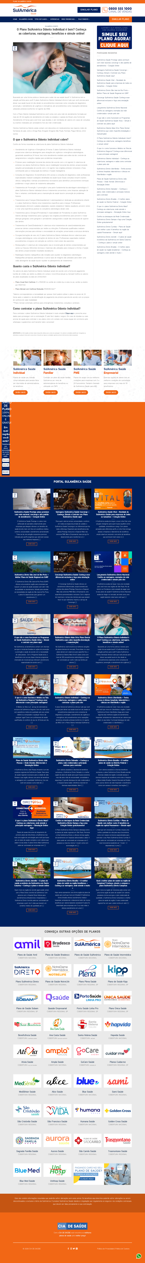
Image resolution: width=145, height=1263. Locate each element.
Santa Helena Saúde (87, 1035)
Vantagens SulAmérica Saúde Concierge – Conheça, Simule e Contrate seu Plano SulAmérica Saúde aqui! (112, 73)
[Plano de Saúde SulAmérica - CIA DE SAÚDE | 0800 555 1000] (25, 10)
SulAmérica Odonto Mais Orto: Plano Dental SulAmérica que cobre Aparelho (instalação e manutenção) (113, 131)
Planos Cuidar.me (118, 1062)
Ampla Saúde (57, 1062)
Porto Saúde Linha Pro (87, 1008)
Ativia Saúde (27, 1062)
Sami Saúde (117, 1092)
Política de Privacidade (105, 1249)
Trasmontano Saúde (117, 1151)
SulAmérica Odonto (51, 26)
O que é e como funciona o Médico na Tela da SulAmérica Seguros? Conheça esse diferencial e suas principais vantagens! (114, 151)
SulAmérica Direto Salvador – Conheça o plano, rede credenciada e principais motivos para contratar (113, 192)
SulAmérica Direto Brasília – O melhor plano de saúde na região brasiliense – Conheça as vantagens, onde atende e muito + (113, 250)
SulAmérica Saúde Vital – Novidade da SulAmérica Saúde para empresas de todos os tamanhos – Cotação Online (114, 83)
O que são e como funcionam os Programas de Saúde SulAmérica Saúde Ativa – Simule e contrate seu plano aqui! (114, 121)
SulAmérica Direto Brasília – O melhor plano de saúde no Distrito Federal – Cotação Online (114, 200)
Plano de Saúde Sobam (27, 1008)
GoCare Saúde (87, 1062)
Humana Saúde (87, 1121)
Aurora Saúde (57, 1151)
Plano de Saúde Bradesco (57, 955)
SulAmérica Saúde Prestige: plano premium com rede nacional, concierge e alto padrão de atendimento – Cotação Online (114, 63)
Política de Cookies (122, 1249)
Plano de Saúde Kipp (117, 982)
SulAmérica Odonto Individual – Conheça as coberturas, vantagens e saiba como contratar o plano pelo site (114, 161)
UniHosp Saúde (57, 1181)
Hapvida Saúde (118, 1035)
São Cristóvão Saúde (27, 1121)
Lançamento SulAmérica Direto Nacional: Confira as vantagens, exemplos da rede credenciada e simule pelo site (112, 111)
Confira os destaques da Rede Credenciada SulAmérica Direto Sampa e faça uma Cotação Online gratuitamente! (114, 219)
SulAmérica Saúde (26, 19)
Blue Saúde (87, 1092)
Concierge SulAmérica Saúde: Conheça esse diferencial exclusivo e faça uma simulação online (113, 100)
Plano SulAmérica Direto (27, 982)
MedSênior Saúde (27, 1092)
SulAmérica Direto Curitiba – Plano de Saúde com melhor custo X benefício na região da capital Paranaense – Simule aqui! (113, 230)
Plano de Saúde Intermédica (117, 955)
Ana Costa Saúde (57, 1035)
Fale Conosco (83, 19)
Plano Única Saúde (118, 1008)
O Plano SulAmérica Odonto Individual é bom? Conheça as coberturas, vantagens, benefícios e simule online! (114, 141)
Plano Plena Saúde (87, 982)
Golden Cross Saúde (117, 1121)
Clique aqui (69, 313)
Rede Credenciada (68, 19)
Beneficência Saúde (27, 1035)
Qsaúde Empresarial (57, 1008)
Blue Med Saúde (27, 1181)
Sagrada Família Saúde (27, 1151)
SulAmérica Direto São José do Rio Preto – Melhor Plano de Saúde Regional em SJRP (113, 92)
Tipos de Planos (41, 19)
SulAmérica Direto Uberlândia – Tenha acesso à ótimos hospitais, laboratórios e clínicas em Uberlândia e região (114, 172)
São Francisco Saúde (57, 1121)
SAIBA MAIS (31, 544)
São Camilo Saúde (87, 1151)
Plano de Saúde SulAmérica (88, 955)
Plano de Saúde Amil (27, 955)
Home (15, 19)
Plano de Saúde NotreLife (57, 982)
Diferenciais (54, 19)
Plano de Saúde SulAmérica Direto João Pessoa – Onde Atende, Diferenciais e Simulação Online (112, 182)
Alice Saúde (57, 1092)
